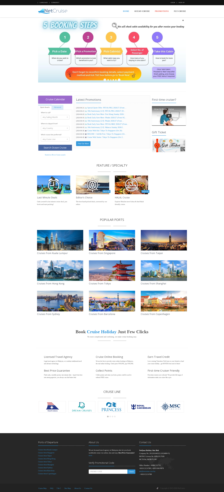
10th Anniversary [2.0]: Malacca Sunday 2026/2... (105, 127)
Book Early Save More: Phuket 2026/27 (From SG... (106, 118)
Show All (67, 191)
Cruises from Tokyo (100, 283)
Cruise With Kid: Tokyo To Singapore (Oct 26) (104, 131)
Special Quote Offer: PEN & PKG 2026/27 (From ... (107, 108)
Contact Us (88, 488)
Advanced (57, 107)
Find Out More (83, 144)
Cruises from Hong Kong (50, 283)
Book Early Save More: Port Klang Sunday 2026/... (106, 114)
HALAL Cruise (122, 197)
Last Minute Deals (47, 197)
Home (126, 11)
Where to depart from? (49, 124)
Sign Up (182, 2)
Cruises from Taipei (152, 253)
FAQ (51, 488)
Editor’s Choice (84, 197)
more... (91, 455)
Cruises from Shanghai (153, 283)
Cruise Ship (42, 488)
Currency (55, 2)
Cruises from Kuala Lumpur (52, 253)
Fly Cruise (180, 11)
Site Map (67, 488)
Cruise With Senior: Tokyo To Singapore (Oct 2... (105, 137)
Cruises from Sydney (48, 314)
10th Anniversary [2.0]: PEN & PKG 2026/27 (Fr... (106, 111)
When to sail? (46, 112)
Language (44, 2)
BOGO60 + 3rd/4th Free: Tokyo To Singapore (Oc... (106, 134)
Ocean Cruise (142, 11)
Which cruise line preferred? (51, 135)
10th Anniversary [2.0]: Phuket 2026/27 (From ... (105, 121)
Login (173, 2)
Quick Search (45, 107)
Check (131, 472)
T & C (59, 488)
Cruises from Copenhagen (155, 314)
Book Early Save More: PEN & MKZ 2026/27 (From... (107, 124)
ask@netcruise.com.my (147, 471)
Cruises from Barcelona (102, 314)
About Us (77, 488)
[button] (55, 117)
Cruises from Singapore (102, 253)
